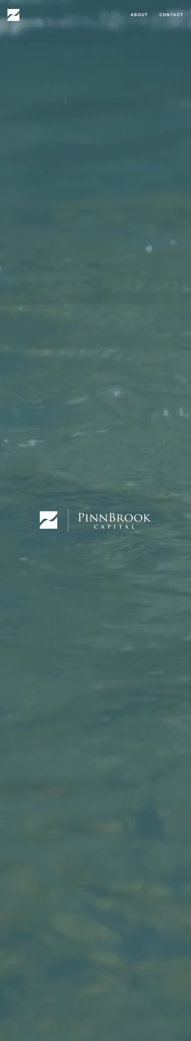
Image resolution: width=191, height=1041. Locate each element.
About (139, 15)
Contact (171, 15)
